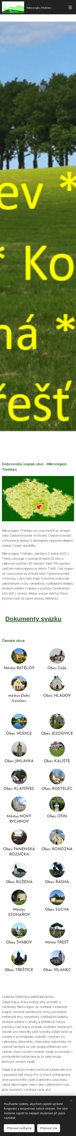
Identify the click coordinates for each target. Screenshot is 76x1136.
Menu (70, 7)
